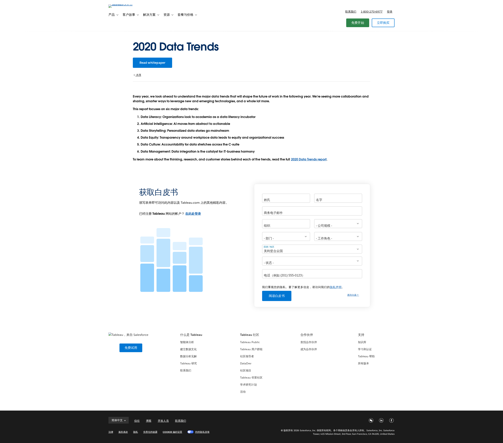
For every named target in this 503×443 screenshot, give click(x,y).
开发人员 (163, 421)
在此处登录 (193, 214)
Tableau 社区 (249, 335)
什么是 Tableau (191, 335)
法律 (110, 432)
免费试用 (131, 348)
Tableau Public (250, 342)
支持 (361, 335)
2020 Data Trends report (309, 159)
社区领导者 (247, 356)
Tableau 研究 (188, 363)
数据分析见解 (188, 356)
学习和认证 (365, 349)
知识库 (362, 342)
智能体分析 (187, 342)
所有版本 (363, 363)
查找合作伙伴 (308, 342)
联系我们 (350, 11)
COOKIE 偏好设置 (172, 432)
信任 (137, 421)
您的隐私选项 (202, 432)
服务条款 (123, 432)
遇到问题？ (353, 295)
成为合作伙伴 (308, 349)
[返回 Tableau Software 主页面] (125, 4)
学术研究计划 (248, 384)
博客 (148, 421)
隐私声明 (336, 287)
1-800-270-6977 (372, 11)
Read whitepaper (152, 63)
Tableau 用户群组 (251, 349)
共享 (138, 75)
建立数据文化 (188, 349)
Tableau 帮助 (366, 356)
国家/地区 (269, 246)
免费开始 (357, 23)
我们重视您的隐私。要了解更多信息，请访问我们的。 (303, 287)
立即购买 (383, 23)
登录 (389, 11)
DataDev (245, 363)
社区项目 (245, 370)
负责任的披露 (150, 432)
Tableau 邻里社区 (251, 377)
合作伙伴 (306, 335)
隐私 (135, 432)
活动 (243, 391)
